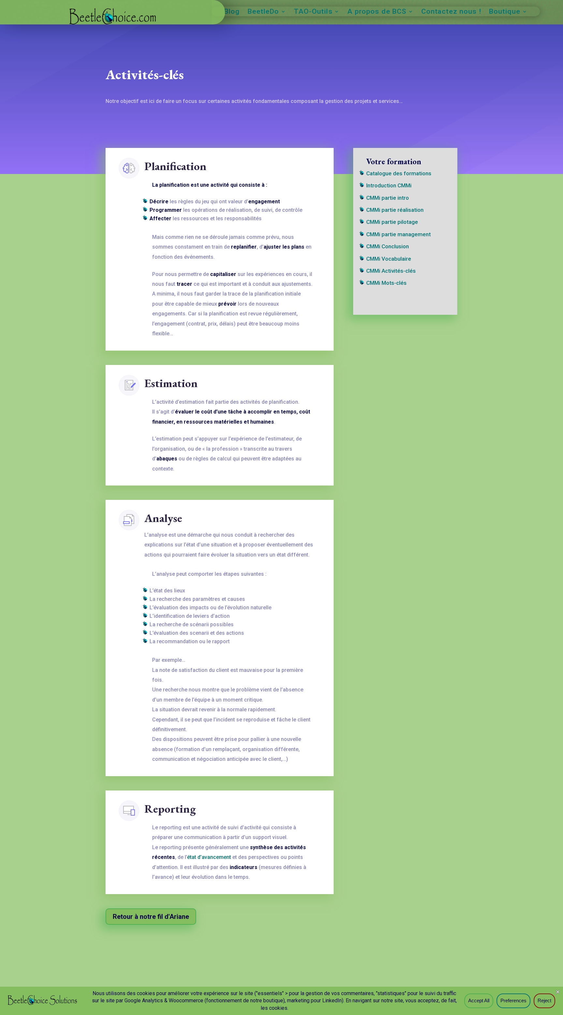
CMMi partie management (398, 234)
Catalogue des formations (398, 173)
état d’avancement (209, 857)
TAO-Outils (313, 12)
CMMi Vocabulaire (388, 258)
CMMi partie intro (387, 198)
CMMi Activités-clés (391, 271)
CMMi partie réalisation (395, 210)
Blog (232, 12)
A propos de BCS (376, 12)
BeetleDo (263, 12)
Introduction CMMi (388, 185)
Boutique (504, 12)
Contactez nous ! (451, 12)
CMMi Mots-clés (386, 283)
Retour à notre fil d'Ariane (151, 917)
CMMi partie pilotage (392, 222)
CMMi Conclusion (387, 246)
